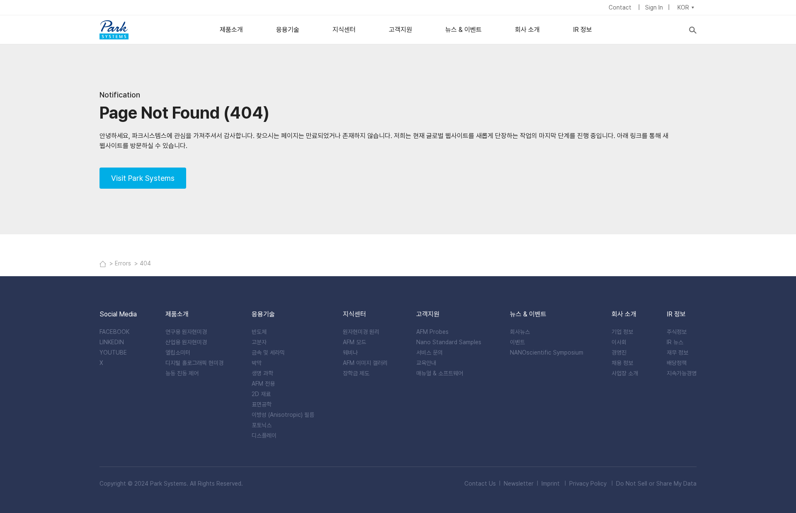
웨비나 (350, 352)
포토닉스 (262, 425)
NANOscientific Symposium (546, 352)
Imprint (550, 483)
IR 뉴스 (675, 342)
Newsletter (519, 483)
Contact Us (480, 483)
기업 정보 (622, 331)
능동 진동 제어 (182, 373)
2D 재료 (261, 394)
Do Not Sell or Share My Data (656, 483)
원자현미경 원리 (361, 331)
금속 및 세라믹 (268, 352)
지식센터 (344, 30)
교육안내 (426, 363)
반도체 (259, 331)
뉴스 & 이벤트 (463, 30)
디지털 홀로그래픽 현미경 (194, 363)
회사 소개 (527, 30)
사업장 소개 (625, 373)
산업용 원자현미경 (186, 342)
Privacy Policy (588, 483)
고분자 (259, 342)
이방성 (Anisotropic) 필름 (283, 414)
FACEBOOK (114, 331)
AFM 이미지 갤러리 (365, 363)
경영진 (619, 352)
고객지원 (400, 30)
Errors (124, 263)
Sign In (654, 7)
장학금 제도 (356, 373)
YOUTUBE (113, 352)
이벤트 (517, 342)
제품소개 (231, 30)
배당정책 (677, 363)
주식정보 (677, 331)
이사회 (619, 342)
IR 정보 (582, 30)
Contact (621, 7)
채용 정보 (622, 363)
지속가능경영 (681, 373)
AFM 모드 (354, 342)
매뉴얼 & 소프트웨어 (439, 373)
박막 (257, 363)
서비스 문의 (429, 352)
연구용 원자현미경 (186, 331)
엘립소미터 (177, 352)
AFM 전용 (263, 383)
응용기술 (287, 30)
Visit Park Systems (143, 178)
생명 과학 (262, 373)
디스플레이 (264, 435)
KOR (683, 7)
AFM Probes (432, 331)
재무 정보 (677, 352)
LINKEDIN (112, 342)
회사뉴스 (520, 331)
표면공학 (262, 404)
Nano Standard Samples (448, 342)
